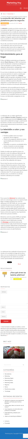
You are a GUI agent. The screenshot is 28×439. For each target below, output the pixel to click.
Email (3, 311)
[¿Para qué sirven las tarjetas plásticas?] (5, 274)
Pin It (19, 264)
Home (4, 13)
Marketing (7, 376)
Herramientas (10, 13)
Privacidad (7, 423)
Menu (25, 8)
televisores (12, 198)
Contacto (7, 421)
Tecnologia (7, 391)
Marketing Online (9, 383)
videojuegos (5, 222)
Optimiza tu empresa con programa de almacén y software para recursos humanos (14, 402)
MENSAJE (4, 292)
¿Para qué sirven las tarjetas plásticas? (18, 274)
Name (3, 307)
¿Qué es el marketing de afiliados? (13, 416)
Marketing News (9, 381)
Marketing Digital (9, 378)
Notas (6, 387)
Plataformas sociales (10, 389)
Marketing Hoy (14, 3)
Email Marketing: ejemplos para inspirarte (12, 413)
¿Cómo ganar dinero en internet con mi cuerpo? (14, 406)
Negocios (7, 385)
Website (4, 316)
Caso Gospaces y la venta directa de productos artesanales (13, 410)
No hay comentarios (14, 277)
